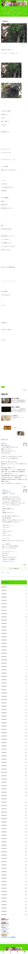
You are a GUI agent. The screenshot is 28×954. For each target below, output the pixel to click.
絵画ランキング (4, 920)
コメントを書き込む (14, 568)
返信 (25, 486)
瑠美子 (2, 443)
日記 (3, 386)
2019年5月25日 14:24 (5, 445)
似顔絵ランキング (5, 925)
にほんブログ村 (5, 929)
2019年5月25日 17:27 (6, 491)
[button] (25, 475)
